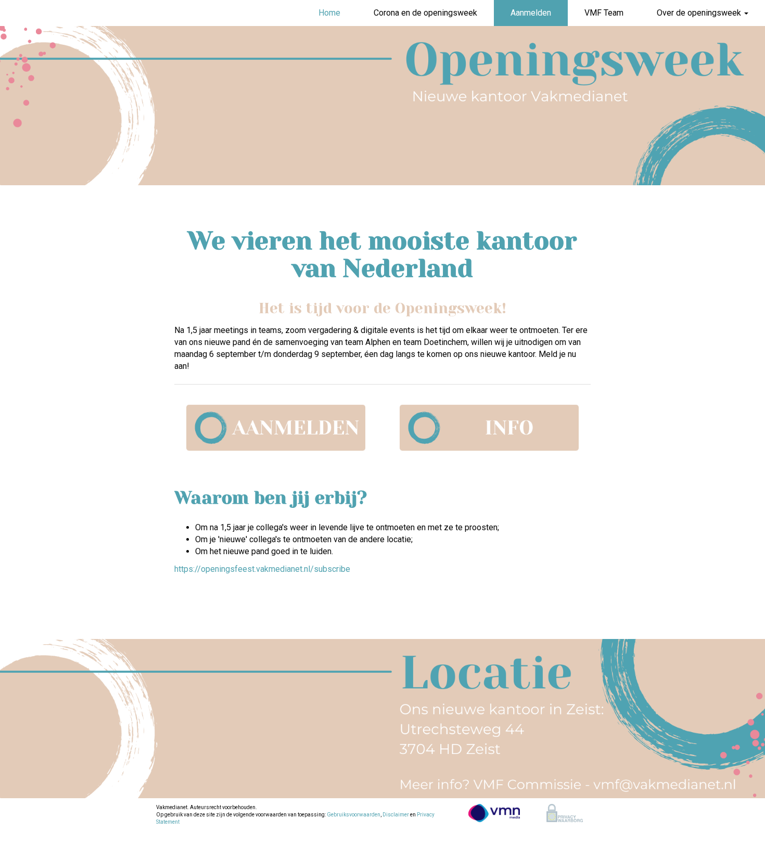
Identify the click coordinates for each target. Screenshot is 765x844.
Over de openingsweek (700, 13)
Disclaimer (395, 814)
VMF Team (603, 13)
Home (329, 13)
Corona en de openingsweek (425, 13)
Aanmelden (531, 13)
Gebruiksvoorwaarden (353, 814)
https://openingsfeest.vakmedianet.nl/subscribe (262, 569)
